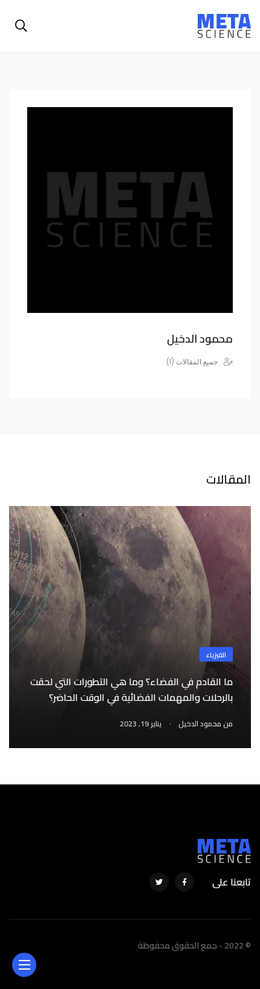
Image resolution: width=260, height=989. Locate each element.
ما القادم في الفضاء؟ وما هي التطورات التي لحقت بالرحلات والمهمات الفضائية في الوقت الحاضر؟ (131, 689)
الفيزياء (216, 655)
